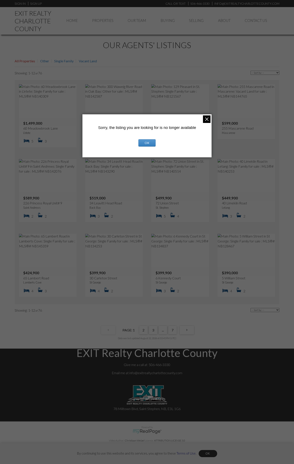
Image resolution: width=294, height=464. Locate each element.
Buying (168, 20)
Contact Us (256, 20)
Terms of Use (186, 453)
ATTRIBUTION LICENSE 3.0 (169, 440)
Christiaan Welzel (134, 440)
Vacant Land (88, 61)
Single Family (64, 61)
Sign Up (36, 3)
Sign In (20, 3)
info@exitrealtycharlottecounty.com (155, 373)
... (163, 330)
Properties (102, 20)
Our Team (137, 20)
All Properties (25, 61)
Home (72, 20)
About (224, 20)
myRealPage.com (147, 432)
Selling (196, 20)
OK (208, 453)
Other (44, 61)
